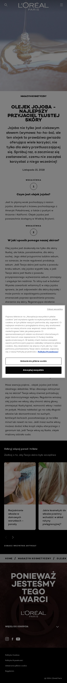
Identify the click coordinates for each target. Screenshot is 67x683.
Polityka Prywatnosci (48, 352)
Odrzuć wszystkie (55, 309)
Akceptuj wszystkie (33, 370)
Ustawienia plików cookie (33, 361)
